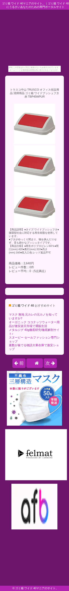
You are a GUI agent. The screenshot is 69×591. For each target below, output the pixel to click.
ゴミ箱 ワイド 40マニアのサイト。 (36, 588)
